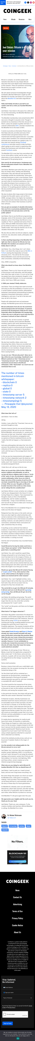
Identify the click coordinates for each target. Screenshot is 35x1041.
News (5, 19)
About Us (17, 932)
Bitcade (13, 19)
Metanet (28, 826)
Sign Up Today (7, 1023)
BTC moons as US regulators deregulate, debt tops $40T (14, 2)
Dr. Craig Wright (13, 826)
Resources (22, 19)
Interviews (6, 28)
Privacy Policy (17, 918)
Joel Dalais (21, 826)
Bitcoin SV (4, 826)
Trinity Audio (17, 73)
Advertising (17, 904)
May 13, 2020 (8, 407)
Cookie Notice (17, 925)
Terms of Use (17, 911)
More (30, 19)
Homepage (5, 65)
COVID (15, 620)
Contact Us (17, 897)
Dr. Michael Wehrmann (9, 54)
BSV (17, 126)
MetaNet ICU (12, 98)
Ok (18, 1038)
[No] (33, 1035)
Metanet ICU (5, 830)
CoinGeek (9, 150)
